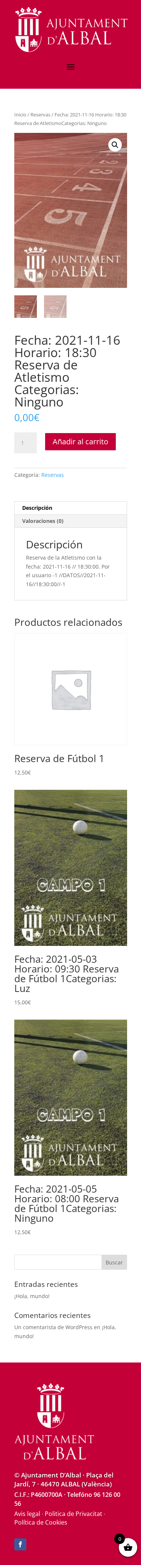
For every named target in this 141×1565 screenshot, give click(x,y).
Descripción (37, 507)
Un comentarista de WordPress (53, 1327)
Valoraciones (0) (43, 520)
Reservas (40, 114)
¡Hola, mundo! (32, 1296)
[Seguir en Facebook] (20, 1544)
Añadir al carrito (80, 441)
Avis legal (27, 1514)
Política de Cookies (40, 1522)
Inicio (20, 114)
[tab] (70, 508)
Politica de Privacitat (73, 1514)
